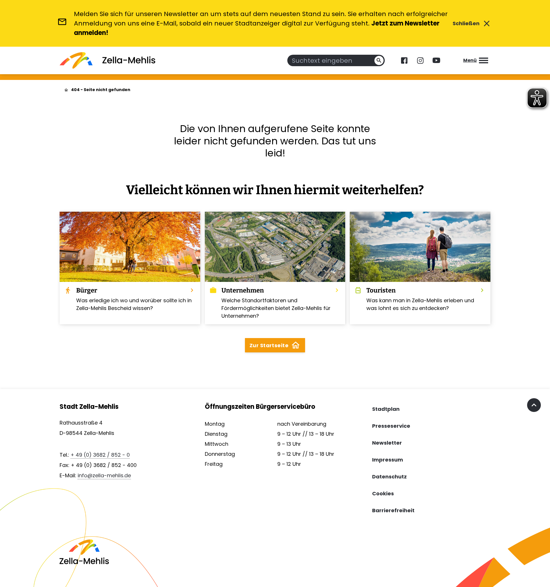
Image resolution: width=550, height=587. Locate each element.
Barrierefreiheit (393, 510)
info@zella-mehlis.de (104, 475)
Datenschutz (389, 476)
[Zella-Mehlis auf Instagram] (420, 60)
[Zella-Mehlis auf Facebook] (404, 60)
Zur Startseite (275, 345)
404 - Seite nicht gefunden (100, 90)
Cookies (383, 493)
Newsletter (387, 442)
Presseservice (391, 425)
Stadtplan (386, 409)
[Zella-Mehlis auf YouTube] (436, 60)
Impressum (387, 459)
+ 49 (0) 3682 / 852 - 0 (100, 454)
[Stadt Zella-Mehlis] (107, 60)
